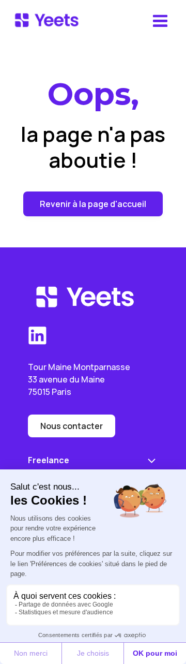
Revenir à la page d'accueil (93, 204)
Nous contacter (71, 426)
